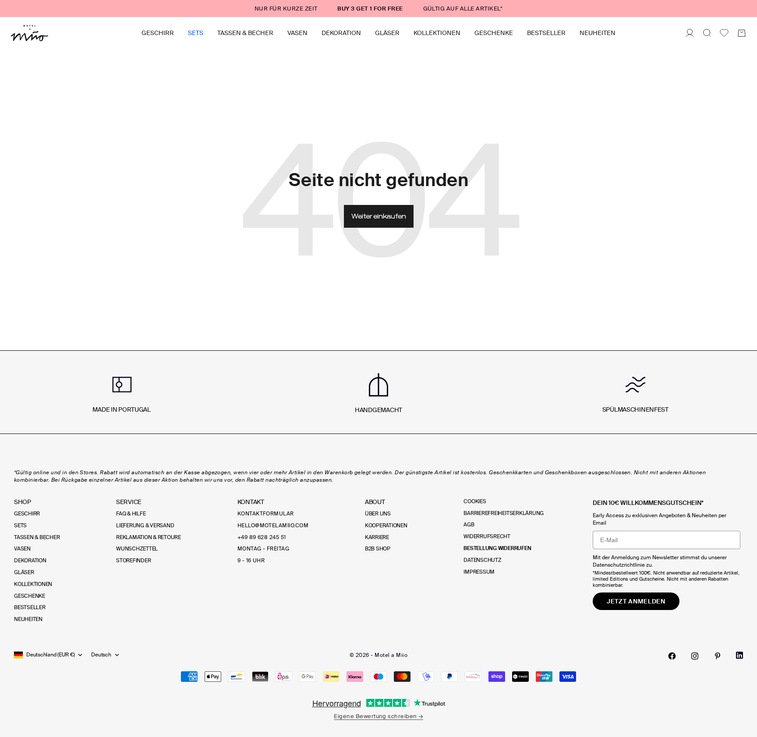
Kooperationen (386, 525)
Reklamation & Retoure (148, 537)
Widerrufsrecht (486, 536)
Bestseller (546, 33)
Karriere (377, 537)
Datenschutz (482, 560)
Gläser (387, 33)
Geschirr (157, 33)
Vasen (297, 33)
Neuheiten (598, 33)
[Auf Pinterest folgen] (717, 656)
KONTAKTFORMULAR (265, 513)
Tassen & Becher (245, 33)
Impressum (479, 571)
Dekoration (341, 33)
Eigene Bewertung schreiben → (378, 716)
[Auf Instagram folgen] (694, 656)
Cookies (474, 501)
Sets (195, 33)
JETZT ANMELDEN (636, 601)
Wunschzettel (137, 548)
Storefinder (133, 560)
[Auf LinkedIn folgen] (739, 655)
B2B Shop (377, 548)
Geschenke (493, 33)
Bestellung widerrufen (497, 548)
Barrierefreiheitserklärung (503, 513)
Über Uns (378, 513)
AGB (468, 524)
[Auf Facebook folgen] (672, 656)
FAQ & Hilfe (130, 513)
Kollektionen (437, 33)
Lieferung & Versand (145, 525)
